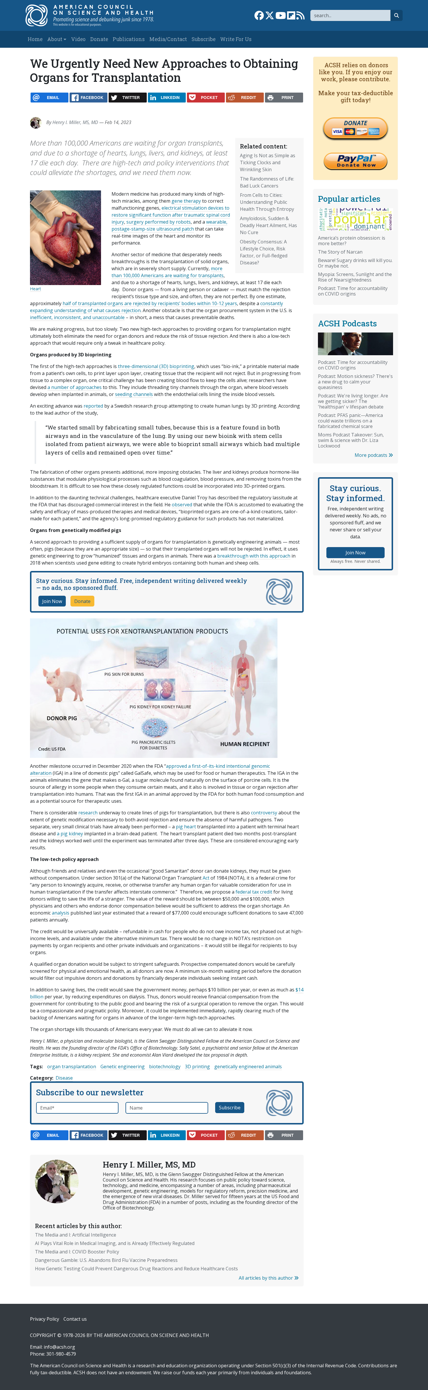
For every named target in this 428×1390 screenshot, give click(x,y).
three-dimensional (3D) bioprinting (156, 366)
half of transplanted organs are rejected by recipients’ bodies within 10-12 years (150, 303)
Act (206, 878)
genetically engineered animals (248, 1066)
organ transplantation (71, 1066)
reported (93, 406)
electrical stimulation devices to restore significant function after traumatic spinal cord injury (171, 215)
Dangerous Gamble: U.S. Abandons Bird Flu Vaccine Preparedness (106, 1260)
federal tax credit (254, 892)
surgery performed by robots (158, 222)
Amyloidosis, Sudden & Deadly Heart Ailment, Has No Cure (268, 225)
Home (35, 39)
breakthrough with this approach (253, 556)
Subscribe (203, 39)
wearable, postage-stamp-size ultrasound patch (169, 225)
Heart (35, 288)
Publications (129, 39)
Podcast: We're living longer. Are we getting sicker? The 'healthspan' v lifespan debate (353, 401)
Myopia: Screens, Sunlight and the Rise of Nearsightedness (355, 277)
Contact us (75, 1319)
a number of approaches (74, 387)
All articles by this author (266, 1278)
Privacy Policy (44, 1319)
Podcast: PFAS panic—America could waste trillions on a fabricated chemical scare (350, 420)
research (88, 812)
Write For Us (236, 39)
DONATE (355, 123)
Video (78, 39)
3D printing (197, 1066)
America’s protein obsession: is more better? (351, 241)
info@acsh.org (59, 1347)
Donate (99, 39)
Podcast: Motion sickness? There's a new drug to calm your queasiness (355, 381)
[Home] (95, 15)
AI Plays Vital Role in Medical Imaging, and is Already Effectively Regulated (114, 1243)
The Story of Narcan (340, 252)
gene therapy (186, 201)
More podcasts (371, 455)
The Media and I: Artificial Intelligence (75, 1235)
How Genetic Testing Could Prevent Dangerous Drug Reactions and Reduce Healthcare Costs (136, 1268)
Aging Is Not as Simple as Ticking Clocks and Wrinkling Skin (267, 162)
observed (182, 504)
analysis (60, 913)
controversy (264, 812)
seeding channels (134, 394)
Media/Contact (168, 39)
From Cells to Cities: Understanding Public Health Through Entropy (267, 202)
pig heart (186, 826)
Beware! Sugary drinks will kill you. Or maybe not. (355, 263)
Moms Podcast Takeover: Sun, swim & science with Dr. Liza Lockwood (351, 440)
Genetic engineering (122, 1066)
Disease (64, 1078)
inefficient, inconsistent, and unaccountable (77, 317)
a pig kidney (70, 833)
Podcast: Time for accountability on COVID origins (353, 291)
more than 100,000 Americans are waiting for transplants (168, 272)
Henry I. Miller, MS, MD (75, 122)
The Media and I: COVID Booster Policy (77, 1251)
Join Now (52, 601)
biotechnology (165, 1066)
